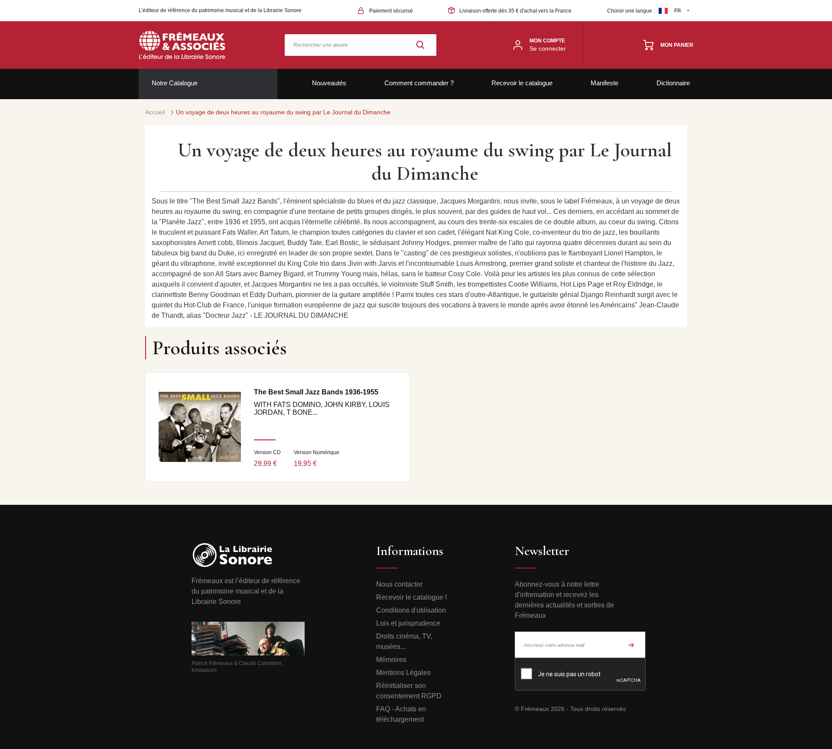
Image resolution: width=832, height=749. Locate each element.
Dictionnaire (673, 83)
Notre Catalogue (175, 83)
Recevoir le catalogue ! (411, 597)
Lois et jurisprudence (408, 623)
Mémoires (391, 659)
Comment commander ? (419, 83)
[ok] (631, 644)
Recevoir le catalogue (521, 83)
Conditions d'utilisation (411, 610)
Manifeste (604, 83)
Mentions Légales (403, 672)
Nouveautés (329, 83)
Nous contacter (399, 584)
